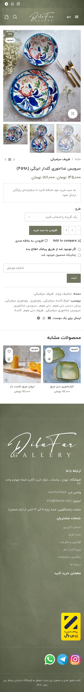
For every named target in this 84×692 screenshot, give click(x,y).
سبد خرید (74, 535)
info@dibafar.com (59, 501)
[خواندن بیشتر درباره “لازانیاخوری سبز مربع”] (49, 359)
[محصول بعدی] (5, 160)
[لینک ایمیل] (49, 318)
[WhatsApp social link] (12, 4)
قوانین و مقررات (70, 542)
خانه (78, 159)
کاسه (17, 310)
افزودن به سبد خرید (45, 230)
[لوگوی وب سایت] (42, 16)
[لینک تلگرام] (6, 4)
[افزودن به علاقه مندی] (49, 351)
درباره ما (75, 564)
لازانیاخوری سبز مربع (62, 387)
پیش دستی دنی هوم (67, 306)
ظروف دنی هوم (34, 310)
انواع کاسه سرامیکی (56, 301)
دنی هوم (45, 306)
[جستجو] (15, 16)
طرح (78, 209)
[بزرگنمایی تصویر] (73, 114)
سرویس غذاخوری (25, 306)
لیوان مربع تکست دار (22, 387)
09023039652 (57, 492)
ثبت (73, 278)
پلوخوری (35, 301)
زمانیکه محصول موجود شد (59, 255)
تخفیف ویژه (64, 294)
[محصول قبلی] (14, 160)
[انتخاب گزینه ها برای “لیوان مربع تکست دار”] (9, 359)
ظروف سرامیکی (60, 159)
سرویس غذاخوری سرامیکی (63, 310)
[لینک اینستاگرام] (18, 4)
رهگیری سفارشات (69, 557)
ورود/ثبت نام (72, 550)
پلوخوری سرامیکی (16, 301)
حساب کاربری (72, 527)
